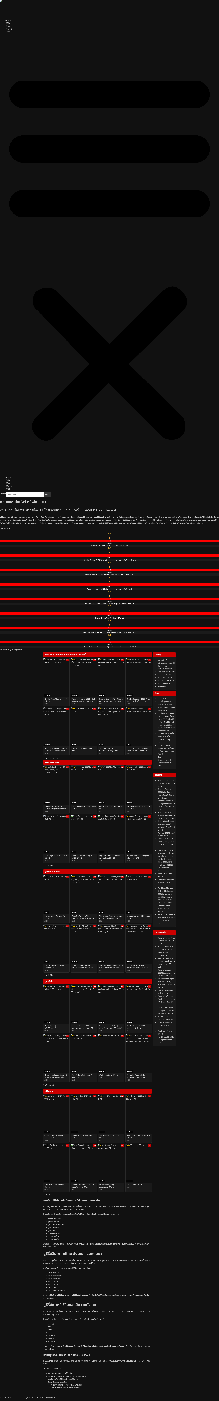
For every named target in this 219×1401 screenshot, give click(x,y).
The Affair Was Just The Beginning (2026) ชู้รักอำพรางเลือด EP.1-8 (166, 843)
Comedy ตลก (164, 666)
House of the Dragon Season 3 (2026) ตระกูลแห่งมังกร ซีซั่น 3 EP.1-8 (166, 825)
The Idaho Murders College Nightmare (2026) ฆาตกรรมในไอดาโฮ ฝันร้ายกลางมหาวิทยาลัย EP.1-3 (165, 894)
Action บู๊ (162, 660)
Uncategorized (164, 760)
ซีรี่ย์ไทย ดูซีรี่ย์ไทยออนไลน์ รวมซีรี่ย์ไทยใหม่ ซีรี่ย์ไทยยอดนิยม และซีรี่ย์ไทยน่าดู (167, 750)
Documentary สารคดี (166, 671)
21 (51, 758)
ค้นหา (47, 495)
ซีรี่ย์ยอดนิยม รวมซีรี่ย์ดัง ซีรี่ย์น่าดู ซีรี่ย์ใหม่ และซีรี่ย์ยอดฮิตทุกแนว (166, 738)
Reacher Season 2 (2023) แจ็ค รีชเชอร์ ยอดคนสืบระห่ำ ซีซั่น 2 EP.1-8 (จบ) (166, 793)
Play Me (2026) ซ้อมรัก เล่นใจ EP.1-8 (167, 834)
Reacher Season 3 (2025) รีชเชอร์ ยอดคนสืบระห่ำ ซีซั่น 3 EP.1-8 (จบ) (166, 805)
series (162, 698)
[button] (109, 254)
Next (21, 649)
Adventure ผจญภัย (166, 663)
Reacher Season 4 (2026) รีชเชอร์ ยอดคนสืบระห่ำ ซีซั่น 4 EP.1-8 (166, 815)
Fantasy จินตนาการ (166, 680)
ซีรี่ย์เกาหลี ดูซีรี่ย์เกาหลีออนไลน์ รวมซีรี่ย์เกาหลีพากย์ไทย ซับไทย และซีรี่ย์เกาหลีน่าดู (166, 726)
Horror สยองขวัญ (165, 683)
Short (160, 757)
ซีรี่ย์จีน (7, 23)
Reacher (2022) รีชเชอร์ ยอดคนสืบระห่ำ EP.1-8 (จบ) (166, 783)
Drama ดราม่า (164, 674)
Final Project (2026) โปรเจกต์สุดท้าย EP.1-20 (166, 868)
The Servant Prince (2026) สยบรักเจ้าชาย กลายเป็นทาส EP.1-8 (166, 853)
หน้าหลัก (8, 20)
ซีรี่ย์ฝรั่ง (8, 32)
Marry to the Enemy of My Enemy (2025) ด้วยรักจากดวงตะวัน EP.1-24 (166, 919)
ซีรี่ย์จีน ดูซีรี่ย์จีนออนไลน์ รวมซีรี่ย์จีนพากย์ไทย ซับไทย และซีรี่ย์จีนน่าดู (167, 716)
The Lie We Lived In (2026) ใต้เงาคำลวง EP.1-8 (166, 882)
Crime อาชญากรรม (166, 668)
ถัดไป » (55, 758)
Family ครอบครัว (165, 677)
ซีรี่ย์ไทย (7, 26)
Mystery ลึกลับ (164, 686)
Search (3, 493)
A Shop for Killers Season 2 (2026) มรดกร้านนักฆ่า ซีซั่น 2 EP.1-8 (166, 907)
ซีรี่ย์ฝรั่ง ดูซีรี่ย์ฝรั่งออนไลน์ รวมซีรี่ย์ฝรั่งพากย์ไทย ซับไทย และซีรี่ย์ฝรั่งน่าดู (166, 706)
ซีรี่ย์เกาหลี (8, 29)
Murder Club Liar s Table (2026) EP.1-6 (165, 860)
